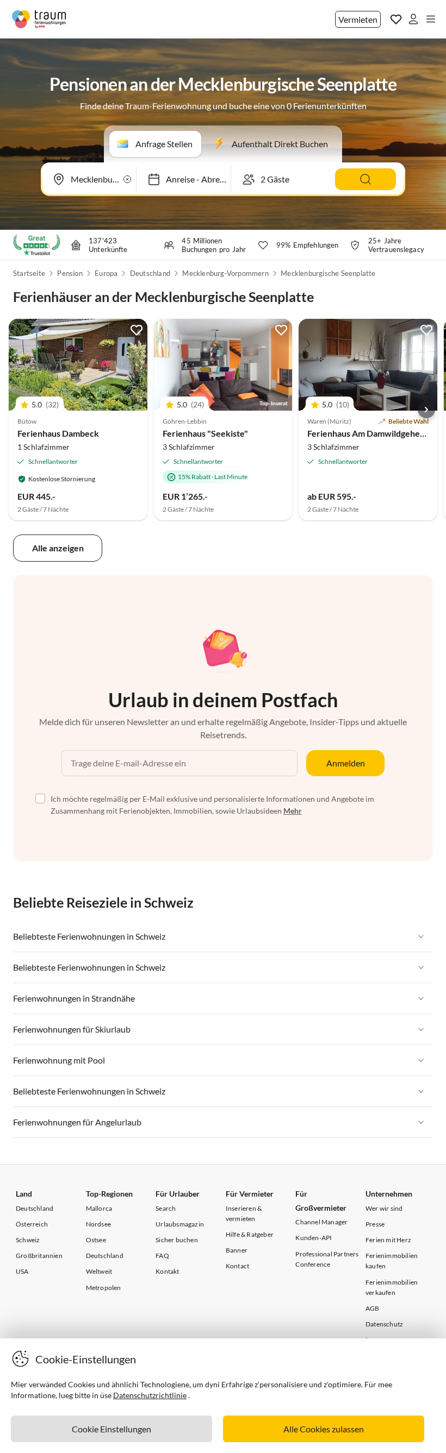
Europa (106, 273)
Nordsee (98, 1224)
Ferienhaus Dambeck (58, 433)
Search (166, 1208)
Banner (236, 1250)
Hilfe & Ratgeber (250, 1234)
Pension (69, 273)
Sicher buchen (177, 1240)
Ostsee (96, 1240)
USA (22, 1271)
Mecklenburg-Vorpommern (225, 273)
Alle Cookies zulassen (323, 1429)
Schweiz (28, 1240)
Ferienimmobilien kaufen (392, 1260)
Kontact (237, 1266)
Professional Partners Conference (326, 1259)
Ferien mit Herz (388, 1240)
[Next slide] (426, 409)
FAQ (162, 1255)
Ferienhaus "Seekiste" (205, 433)
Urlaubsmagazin (180, 1224)
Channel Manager (321, 1222)
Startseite (29, 273)
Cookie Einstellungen (111, 1429)
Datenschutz (384, 1324)
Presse (375, 1224)
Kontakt (167, 1271)
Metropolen (103, 1288)
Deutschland (150, 273)
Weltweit (99, 1271)
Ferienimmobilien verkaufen (392, 1287)
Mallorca (99, 1208)
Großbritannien (39, 1255)
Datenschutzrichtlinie (150, 1395)
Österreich (32, 1224)
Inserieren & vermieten (244, 1213)
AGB (373, 1308)
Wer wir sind (384, 1208)
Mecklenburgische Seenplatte (328, 273)
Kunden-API (313, 1238)
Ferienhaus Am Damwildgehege (368, 433)
